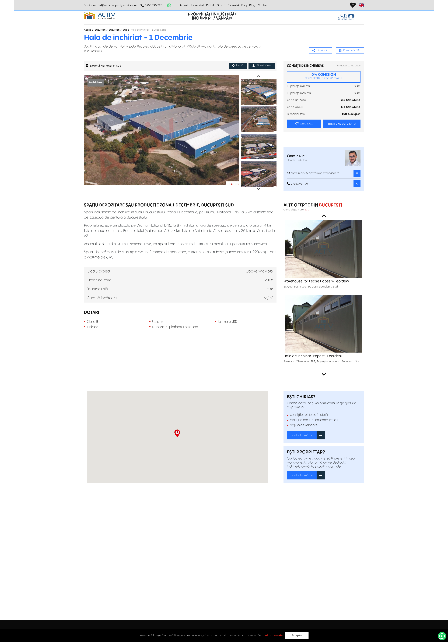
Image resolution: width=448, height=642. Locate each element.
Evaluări (233, 5)
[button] (177, 433)
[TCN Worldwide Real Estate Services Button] (346, 17)
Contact (263, 5)
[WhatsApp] (442, 636)
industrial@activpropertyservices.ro (113, 5)
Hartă (239, 65)
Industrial (197, 5)
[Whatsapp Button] (169, 5)
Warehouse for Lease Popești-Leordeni (316, 281)
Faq (244, 5)
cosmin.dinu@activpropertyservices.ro (315, 173)
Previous (258, 76)
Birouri (220, 5)
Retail (210, 5)
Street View (264, 65)
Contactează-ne (301, 435)
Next (258, 189)
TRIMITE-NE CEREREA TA (342, 123)
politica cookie (273, 635)
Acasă (184, 5)
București (100, 30)
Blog (252, 5)
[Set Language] (361, 5)
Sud (125, 30)
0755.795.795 (153, 5)
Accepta (297, 635)
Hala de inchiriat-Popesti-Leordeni (313, 356)
